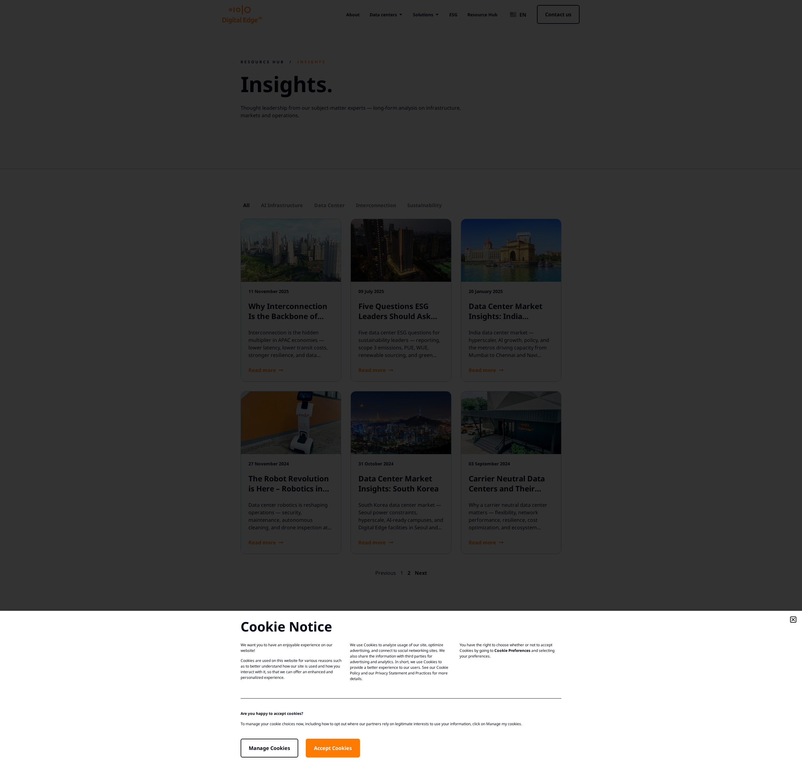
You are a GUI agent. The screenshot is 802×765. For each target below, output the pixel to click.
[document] (401, 382)
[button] (793, 619)
